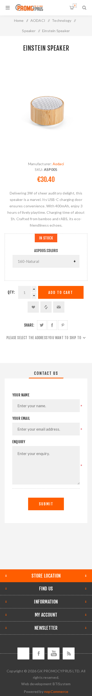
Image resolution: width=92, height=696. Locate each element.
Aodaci (58, 164)
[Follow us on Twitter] (23, 653)
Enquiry (18, 441)
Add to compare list (46, 307)
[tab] (46, 373)
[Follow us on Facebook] (38, 653)
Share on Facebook (52, 325)
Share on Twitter (42, 325)
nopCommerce (56, 691)
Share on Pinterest (62, 325)
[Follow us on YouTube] (54, 653)
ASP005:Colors (46, 250)
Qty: (11, 292)
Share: (29, 325)
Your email (21, 418)
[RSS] (69, 653)
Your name (20, 395)
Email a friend (58, 307)
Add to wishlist (33, 307)
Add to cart (60, 292)
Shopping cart (74, 5)
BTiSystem (62, 684)
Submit (46, 504)
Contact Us (46, 373)
